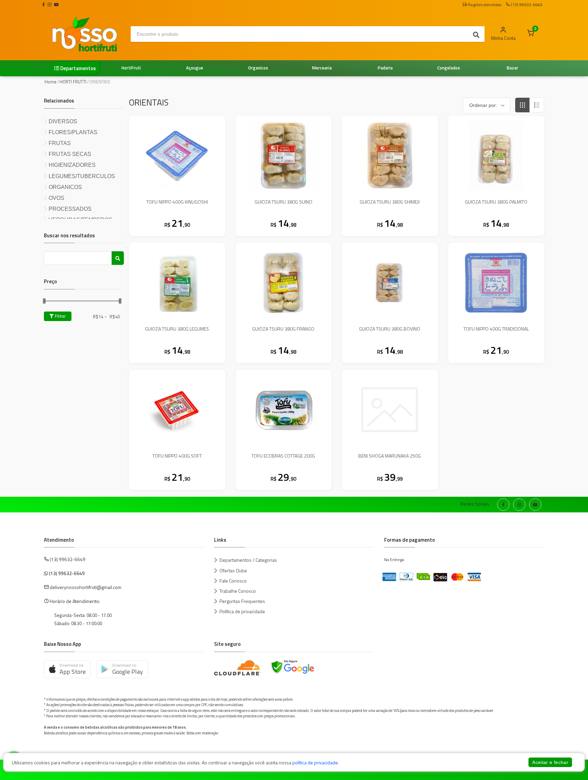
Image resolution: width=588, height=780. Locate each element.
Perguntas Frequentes (242, 601)
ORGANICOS (64, 187)
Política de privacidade (242, 611)
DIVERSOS (62, 121)
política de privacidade (315, 762)
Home (50, 81)
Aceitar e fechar (550, 762)
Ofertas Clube (233, 570)
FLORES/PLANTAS (72, 132)
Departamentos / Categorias (248, 559)
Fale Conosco (233, 580)
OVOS (55, 198)
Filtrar (59, 316)
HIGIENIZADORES (71, 165)
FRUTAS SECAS (69, 154)
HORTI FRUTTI (73, 81)
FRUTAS (59, 143)
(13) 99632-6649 (67, 573)
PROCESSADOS (69, 209)
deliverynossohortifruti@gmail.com (85, 587)
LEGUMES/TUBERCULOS (81, 176)
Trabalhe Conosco (237, 590)
